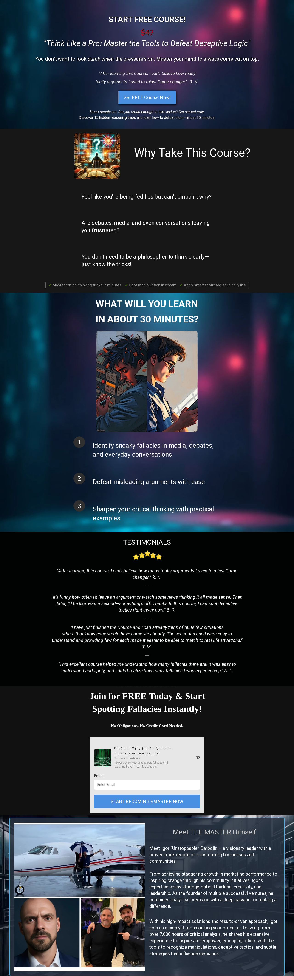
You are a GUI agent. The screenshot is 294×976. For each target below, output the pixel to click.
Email (98, 776)
